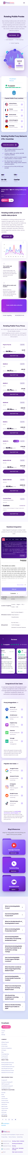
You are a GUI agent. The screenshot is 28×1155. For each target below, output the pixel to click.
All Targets (3, 1050)
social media (17, 811)
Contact (3, 1030)
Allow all (14, 589)
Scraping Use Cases (5, 1088)
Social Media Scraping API (7, 1086)
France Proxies (4, 1100)
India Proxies (4, 1104)
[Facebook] (2, 1119)
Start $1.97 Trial (14, 355)
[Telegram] (15, 1119)
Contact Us (22, 505)
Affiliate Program (5, 1042)
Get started (5, 1026)
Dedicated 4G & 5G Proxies (7, 1072)
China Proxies (4, 1098)
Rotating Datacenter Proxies (7, 1070)
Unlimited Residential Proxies (7, 1066)
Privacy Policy (4, 1137)
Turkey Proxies (4, 1108)
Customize (13, 593)
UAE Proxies (4, 1110)
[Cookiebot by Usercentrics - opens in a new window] (20, 561)
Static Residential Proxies (7, 1068)
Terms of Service (12, 1137)
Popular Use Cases (10, 764)
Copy (11, 200)
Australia (3, 1092)
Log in (2, 1032)
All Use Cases (4, 1046)
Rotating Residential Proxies (7, 1062)
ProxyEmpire (12, 1134)
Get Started (12, 35)
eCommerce (7, 813)
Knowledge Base (5, 1054)
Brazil (2, 1094)
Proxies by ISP (4, 1056)
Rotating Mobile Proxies (6, 1064)
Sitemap (3, 1034)
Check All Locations (8, 145)
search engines (14, 813)
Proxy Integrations (10, 702)
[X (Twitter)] (6, 1119)
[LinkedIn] (12, 1119)
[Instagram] (9, 1119)
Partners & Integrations (6, 1048)
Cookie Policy (20, 1137)
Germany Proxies (5, 1102)
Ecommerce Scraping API (6, 1082)
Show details (20, 584)
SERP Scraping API (5, 1084)
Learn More (6, 236)
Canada (3, 1096)
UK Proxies (3, 1112)
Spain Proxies (4, 1106)
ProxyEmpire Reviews (13, 79)
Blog (2, 1052)
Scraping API (4, 1080)
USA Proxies (4, 1114)
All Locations (4, 1044)
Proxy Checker (4, 1058)
